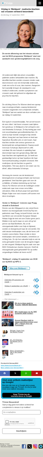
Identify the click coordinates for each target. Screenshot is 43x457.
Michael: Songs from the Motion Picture (17, 331)
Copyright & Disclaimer (13, 445)
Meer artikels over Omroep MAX (12, 368)
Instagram (35, 446)
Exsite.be (3, 445)
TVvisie (41, 446)
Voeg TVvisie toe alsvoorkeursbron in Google (21, 395)
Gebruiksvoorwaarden (7, 446)
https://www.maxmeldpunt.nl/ (10, 365)
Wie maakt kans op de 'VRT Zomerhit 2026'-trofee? (26, 312)
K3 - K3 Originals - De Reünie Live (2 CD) (16, 341)
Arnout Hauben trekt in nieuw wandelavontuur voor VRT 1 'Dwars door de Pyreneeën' (26, 322)
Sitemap (2, 443)
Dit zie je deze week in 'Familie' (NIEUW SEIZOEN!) (26, 304)
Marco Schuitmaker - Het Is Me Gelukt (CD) (17, 352)
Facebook (24, 446)
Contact (7, 443)
